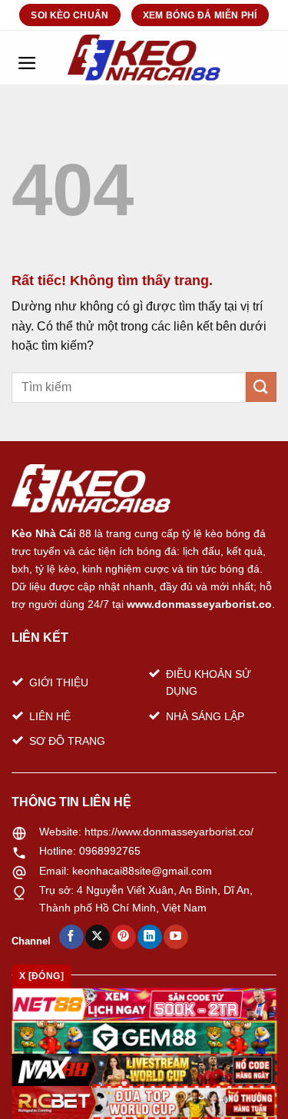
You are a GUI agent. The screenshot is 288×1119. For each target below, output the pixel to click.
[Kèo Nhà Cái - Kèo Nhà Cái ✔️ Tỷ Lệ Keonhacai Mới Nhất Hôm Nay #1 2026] (144, 58)
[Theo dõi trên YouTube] (175, 937)
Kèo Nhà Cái (44, 533)
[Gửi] (261, 387)
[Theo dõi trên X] (97, 937)
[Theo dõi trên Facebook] (71, 937)
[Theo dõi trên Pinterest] (123, 937)
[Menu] (27, 57)
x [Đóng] (41, 976)
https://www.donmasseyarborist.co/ (168, 831)
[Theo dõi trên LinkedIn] (149, 937)
